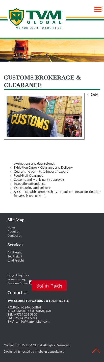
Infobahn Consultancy (49, 351)
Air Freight (15, 252)
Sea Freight (15, 256)
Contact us (15, 235)
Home (11, 227)
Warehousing (16, 279)
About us (14, 231)
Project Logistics (18, 275)
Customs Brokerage (20, 283)
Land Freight (16, 260)
